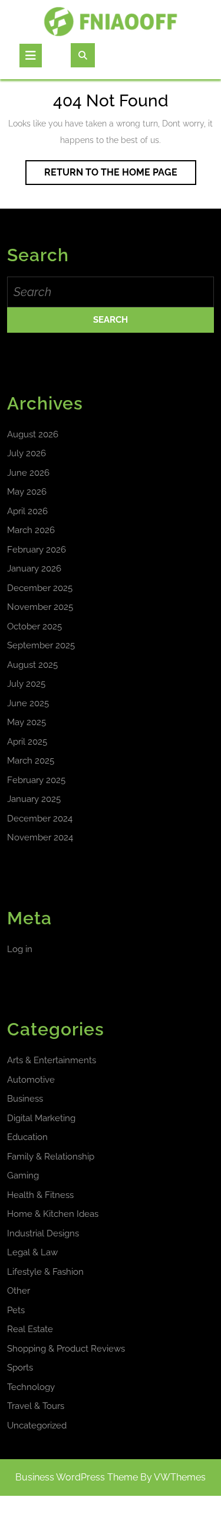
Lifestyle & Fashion (45, 1272)
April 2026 (27, 511)
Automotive (31, 1079)
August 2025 (32, 665)
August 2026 (32, 434)
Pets (16, 1310)
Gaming (23, 1175)
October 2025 (34, 626)
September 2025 (41, 645)
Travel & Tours (35, 1406)
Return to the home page (120, 175)
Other (18, 1290)
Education (27, 1137)
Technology (31, 1387)
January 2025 (34, 799)
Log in (19, 949)
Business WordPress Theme (76, 1477)
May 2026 (27, 491)
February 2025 (36, 780)
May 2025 (26, 722)
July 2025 (26, 683)
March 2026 (31, 530)
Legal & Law (32, 1252)
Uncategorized (37, 1425)
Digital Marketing (41, 1118)
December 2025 (39, 588)
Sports (20, 1367)
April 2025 (27, 741)
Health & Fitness (40, 1195)
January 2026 (34, 568)
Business (25, 1098)
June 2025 (28, 703)
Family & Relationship (50, 1156)
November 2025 (40, 607)
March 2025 (30, 760)
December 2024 (39, 818)
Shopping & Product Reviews (66, 1348)
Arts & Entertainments (51, 1060)
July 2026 (26, 453)
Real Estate (30, 1329)
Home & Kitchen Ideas (52, 1214)
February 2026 (36, 549)
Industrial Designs (43, 1233)
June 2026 (28, 472)
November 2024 (40, 837)
